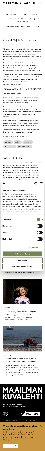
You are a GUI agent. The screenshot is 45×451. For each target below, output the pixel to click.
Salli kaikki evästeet (22, 254)
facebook (6, 420)
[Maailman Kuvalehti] (22, 399)
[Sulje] (40, 426)
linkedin (32, 420)
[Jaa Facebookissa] (25, 35)
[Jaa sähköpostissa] (32, 35)
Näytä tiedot (33, 247)
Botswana (27, 142)
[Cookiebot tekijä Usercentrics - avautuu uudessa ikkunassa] (33, 183)
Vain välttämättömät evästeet (22, 266)
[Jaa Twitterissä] (12, 35)
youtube (24, 420)
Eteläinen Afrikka (24, 146)
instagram (15, 420)
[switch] (40, 226)
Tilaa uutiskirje (9, 446)
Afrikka (17, 142)
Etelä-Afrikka (9, 146)
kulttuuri (8, 142)
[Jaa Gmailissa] (19, 35)
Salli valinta (22, 260)
